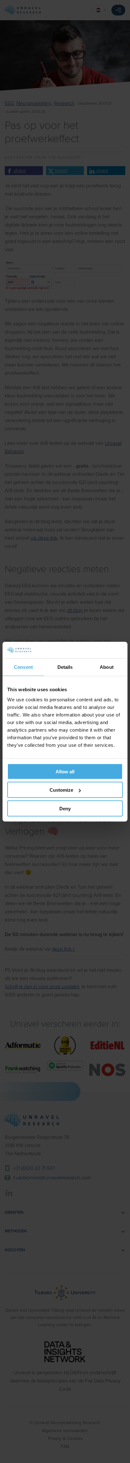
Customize (61, 790)
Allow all (65, 771)
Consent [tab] (23, 667)
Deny (65, 808)
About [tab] (107, 667)
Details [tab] (65, 667)
